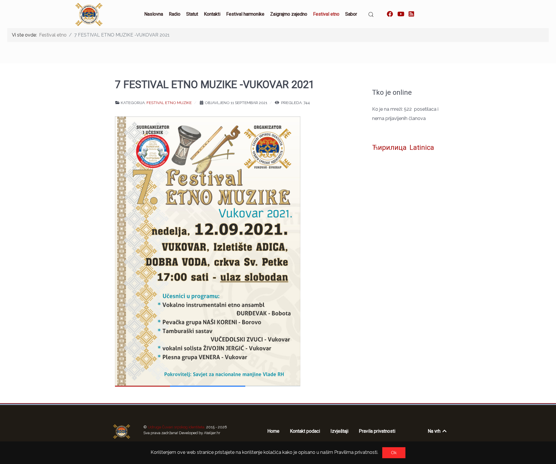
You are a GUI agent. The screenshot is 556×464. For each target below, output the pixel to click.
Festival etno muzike (169, 102)
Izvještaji (339, 431)
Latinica (421, 147)
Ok (394, 452)
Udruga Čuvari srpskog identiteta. (177, 427)
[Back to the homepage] (89, 14)
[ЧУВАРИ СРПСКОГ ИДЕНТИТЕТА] (122, 431)
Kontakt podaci (305, 431)
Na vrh (435, 431)
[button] (371, 14)
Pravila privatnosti (377, 431)
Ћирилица (389, 147)
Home (273, 431)
